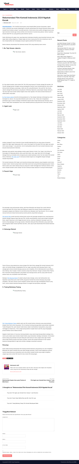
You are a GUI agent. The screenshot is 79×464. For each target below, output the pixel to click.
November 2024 (61, 119)
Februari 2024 (60, 130)
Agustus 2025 (60, 109)
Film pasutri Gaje (6, 216)
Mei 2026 (59, 91)
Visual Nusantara (7, 26)
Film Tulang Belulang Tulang (9, 323)
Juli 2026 (59, 89)
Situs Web (5, 445)
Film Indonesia (8, 15)
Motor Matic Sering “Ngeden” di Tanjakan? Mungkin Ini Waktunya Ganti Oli (66, 58)
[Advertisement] (67, 21)
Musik (22, 9)
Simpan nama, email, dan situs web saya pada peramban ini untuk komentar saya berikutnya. (26, 452)
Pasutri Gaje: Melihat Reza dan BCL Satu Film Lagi (24, 398)
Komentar (5, 417)
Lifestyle (52, 10)
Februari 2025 (60, 115)
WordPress (69, 462)
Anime (58, 140)
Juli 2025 (59, 111)
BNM (75, 462)
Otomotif (12, 9)
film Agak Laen (15, 156)
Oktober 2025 (60, 105)
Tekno (38, 9)
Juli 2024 (59, 123)
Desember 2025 (61, 101)
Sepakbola (59, 168)
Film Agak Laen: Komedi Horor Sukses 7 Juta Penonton (25, 392)
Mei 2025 (59, 113)
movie (11, 358)
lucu (8, 358)
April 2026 (59, 93)
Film (18, 10)
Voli (58, 176)
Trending (63, 9)
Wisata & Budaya (61, 178)
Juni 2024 (59, 124)
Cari (58, 33)
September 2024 (61, 121)
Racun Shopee (60, 164)
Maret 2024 (60, 128)
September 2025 (61, 107)
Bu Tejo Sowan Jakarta (8, 97)
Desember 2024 (61, 117)
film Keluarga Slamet (13, 278)
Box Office (59, 144)
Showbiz (45, 10)
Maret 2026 (60, 95)
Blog (68, 9)
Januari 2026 (60, 99)
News (57, 9)
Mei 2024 (59, 126)
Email (4, 439)
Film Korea (59, 152)
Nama (4, 433)
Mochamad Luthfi (7, 22)
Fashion (59, 146)
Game (33, 9)
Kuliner (58, 156)
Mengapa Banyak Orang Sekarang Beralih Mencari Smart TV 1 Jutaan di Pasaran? (66, 80)
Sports (6, 10)
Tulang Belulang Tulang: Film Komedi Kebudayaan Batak (25, 403)
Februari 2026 (60, 97)
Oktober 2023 (60, 132)
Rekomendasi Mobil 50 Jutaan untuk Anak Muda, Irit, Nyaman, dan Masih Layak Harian (65, 49)
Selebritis (59, 166)
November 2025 (61, 103)
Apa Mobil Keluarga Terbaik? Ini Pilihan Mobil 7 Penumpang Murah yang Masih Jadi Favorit (66, 45)
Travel (28, 10)
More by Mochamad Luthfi (15, 371)
